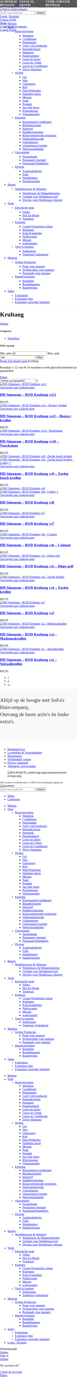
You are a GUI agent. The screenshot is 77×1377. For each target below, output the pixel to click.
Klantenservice (16, 749)
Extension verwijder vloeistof (32, 302)
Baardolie (28, 280)
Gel (24, 77)
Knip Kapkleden (32, 233)
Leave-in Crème (31, 62)
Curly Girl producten (34, 45)
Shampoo (28, 35)
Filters (3, 377)
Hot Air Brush (30, 215)
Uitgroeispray (30, 142)
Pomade (27, 104)
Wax (25, 80)
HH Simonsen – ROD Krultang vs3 (27, 613)
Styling (19, 72)
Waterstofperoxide (33, 138)
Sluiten (4, 323)
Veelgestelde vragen (19, 759)
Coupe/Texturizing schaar (37, 226)
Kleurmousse (30, 110)
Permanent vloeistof (34, 160)
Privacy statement (17, 762)
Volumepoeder (31, 114)
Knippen (20, 222)
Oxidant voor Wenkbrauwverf (40, 196)
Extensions (21, 295)
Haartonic (28, 52)
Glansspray (29, 83)
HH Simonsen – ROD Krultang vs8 (27, 502)
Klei (24, 87)
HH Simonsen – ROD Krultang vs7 (27, 524)
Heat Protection (31, 90)
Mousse (27, 97)
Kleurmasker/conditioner (37, 122)
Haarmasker (29, 42)
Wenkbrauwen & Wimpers (30, 189)
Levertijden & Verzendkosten (24, 752)
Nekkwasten (29, 236)
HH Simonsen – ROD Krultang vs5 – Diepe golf (36, 566)
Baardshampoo (31, 284)
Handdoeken (30, 177)
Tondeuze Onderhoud (35, 254)
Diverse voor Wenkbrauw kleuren (42, 200)
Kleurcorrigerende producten (39, 135)
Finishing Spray (31, 94)
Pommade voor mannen (36, 273)
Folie (25, 174)
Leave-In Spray (31, 59)
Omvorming (22, 152)
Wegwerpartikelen (33, 149)
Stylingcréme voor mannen (38, 269)
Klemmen (28, 229)
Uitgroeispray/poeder (34, 145)
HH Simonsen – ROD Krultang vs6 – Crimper (35, 545)
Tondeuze (28, 218)
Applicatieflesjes (32, 171)
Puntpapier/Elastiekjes (35, 163)
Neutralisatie (29, 156)
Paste (25, 100)
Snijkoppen (29, 251)
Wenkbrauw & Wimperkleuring (41, 193)
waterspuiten (29, 243)
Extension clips (24, 298)
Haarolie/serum (31, 49)
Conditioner (29, 39)
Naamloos (13, 338)
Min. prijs (5, 353)
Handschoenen (31, 181)
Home (4, 361)
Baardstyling (29, 287)
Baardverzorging (25, 276)
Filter (39, 357)
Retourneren (14, 756)
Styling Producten (25, 262)
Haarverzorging (24, 31)
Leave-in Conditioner (35, 66)
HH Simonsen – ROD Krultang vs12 (28, 395)
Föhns (26, 212)
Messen (26, 240)
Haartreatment (30, 55)
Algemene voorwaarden (21, 766)
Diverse (19, 166)
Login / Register (17, 1342)
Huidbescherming (32, 132)
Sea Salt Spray (31, 107)
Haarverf (27, 128)
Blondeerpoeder (31, 125)
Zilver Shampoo (31, 69)
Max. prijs (53, 353)
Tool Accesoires (24, 246)
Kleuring (20, 117)
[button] (17, 387)
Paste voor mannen (33, 266)
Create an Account (11, 1371)
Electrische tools (24, 207)
